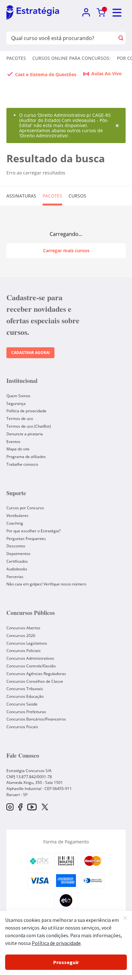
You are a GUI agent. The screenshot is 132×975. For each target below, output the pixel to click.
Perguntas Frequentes (26, 538)
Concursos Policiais (23, 650)
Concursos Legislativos (26, 643)
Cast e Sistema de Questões (45, 74)
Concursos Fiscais (22, 726)
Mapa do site (17, 449)
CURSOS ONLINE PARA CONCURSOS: (71, 58)
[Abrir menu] (117, 12)
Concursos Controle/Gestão (31, 666)
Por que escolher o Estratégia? (33, 531)
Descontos (15, 546)
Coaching (14, 523)
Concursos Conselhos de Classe (34, 681)
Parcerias (14, 576)
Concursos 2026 (20, 635)
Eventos (13, 441)
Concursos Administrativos (30, 658)
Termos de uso (19, 418)
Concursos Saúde (21, 704)
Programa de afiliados (26, 456)
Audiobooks (16, 569)
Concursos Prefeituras (26, 711)
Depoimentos (18, 553)
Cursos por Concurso (25, 508)
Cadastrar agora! (30, 352)
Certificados (17, 561)
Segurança (16, 403)
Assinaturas (21, 196)
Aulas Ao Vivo (106, 73)
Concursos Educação (25, 696)
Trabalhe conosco (22, 464)
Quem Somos (18, 396)
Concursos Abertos (23, 628)
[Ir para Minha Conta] (86, 12)
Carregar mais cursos (66, 250)
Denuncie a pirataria (24, 434)
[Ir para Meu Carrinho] (101, 12)
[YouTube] (32, 807)
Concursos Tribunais (24, 688)
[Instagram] (9, 807)
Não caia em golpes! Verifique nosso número (46, 584)
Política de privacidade (26, 411)
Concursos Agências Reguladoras (36, 673)
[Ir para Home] (32, 12)
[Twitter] (44, 807)
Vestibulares (17, 515)
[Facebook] (20, 807)
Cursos (77, 196)
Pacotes (16, 58)
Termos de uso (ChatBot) (28, 426)
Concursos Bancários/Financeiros (36, 719)
